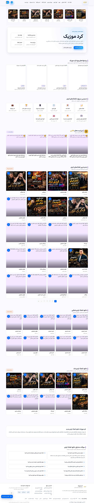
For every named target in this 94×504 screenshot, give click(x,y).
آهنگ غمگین (64, 2)
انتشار (26, 498)
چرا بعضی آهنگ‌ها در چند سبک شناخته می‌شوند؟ (74, 475)
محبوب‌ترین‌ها (10, 168)
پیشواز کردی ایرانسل (38, 491)
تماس (40, 498)
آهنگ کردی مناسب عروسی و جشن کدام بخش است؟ (34, 471)
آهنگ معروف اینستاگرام (48, 491)
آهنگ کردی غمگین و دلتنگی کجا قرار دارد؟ (75, 466)
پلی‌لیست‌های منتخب (67, 47)
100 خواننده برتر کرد (73, 498)
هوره (59, 2)
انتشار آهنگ (44, 2)
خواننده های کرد (31, 498)
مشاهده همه (10, 132)
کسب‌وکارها (38, 2)
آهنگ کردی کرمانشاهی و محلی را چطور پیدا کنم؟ (35, 466)
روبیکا (19, 492)
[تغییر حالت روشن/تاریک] (7, 2)
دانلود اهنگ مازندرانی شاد (48, 494)
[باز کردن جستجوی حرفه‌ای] (11, 2)
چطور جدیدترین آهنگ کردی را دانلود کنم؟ (75, 453)
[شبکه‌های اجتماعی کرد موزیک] (11, 493)
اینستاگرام (23, 492)
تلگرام (28, 492)
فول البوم (55, 2)
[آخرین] (38, 301)
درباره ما (36, 498)
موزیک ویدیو (49, 2)
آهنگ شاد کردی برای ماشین (38, 488)
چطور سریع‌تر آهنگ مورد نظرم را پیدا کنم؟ (36, 475)
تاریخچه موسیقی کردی (57, 498)
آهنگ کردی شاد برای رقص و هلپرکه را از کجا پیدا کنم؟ (34, 453)
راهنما (79, 498)
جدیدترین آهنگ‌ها (78, 47)
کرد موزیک (76, 502)
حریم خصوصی (45, 498)
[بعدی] (41, 301)
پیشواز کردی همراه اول (38, 493)
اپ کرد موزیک (32, 2)
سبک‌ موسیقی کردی (65, 498)
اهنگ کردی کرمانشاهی (48, 488)
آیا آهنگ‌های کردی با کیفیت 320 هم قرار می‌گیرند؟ (73, 462)
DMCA (50, 498)
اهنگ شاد (69, 2)
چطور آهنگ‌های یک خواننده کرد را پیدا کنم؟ (36, 462)
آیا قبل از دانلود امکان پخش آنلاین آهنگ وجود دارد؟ (73, 471)
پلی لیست (26, 2)
